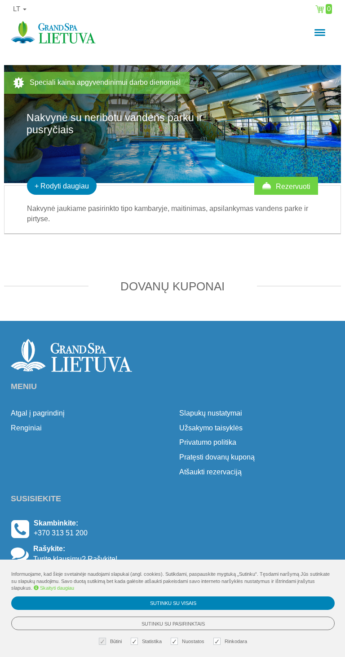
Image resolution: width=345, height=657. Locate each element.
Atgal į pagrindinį (38, 413)
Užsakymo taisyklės (211, 428)
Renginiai (26, 428)
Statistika (152, 641)
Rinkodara (236, 641)
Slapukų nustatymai (210, 413)
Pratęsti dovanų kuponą (217, 457)
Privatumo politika (207, 442)
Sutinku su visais (173, 603)
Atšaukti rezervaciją (210, 472)
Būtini (116, 641)
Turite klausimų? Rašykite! (75, 559)
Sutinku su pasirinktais (173, 623)
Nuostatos (193, 641)
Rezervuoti (292, 186)
